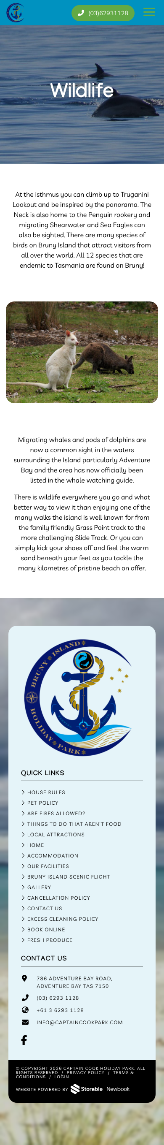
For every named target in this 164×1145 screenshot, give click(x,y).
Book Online (46, 929)
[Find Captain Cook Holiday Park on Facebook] (24, 1040)
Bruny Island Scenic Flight (68, 877)
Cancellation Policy (58, 898)
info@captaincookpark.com (80, 1022)
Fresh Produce (50, 940)
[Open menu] (149, 12)
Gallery (39, 887)
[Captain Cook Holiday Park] (82, 755)
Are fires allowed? (56, 813)
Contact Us (44, 908)
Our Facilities (48, 866)
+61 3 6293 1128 (60, 1010)
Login (62, 1077)
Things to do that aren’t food (74, 824)
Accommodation (53, 855)
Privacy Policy (86, 1072)
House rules (46, 792)
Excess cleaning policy (62, 919)
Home (35, 845)
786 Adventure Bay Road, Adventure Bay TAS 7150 (74, 982)
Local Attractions (56, 834)
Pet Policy (42, 803)
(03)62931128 (107, 13)
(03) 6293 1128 (58, 998)
